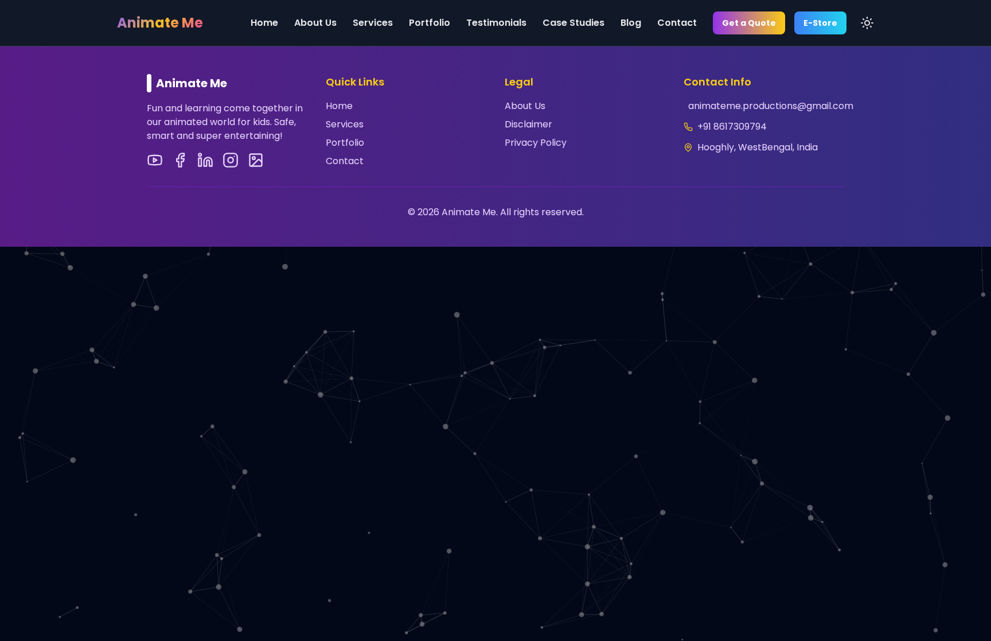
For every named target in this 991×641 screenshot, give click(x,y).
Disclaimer (528, 124)
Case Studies (573, 22)
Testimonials (496, 22)
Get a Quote (749, 23)
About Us (315, 22)
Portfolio (429, 22)
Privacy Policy (536, 142)
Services (373, 22)
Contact (677, 22)
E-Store (820, 23)
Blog (631, 22)
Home (264, 22)
